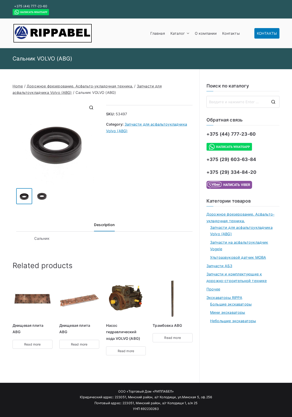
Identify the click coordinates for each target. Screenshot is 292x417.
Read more (32, 344)
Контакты (231, 33)
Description (104, 224)
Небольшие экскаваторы (233, 321)
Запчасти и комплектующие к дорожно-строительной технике (236, 277)
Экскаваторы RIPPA (224, 297)
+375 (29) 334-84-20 (231, 172)
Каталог (177, 33)
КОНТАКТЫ (267, 33)
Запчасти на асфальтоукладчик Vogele (239, 245)
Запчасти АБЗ (219, 266)
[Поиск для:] (243, 102)
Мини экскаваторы (227, 312)
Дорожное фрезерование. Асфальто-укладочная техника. (80, 86)
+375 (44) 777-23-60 (30, 6)
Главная (157, 33)
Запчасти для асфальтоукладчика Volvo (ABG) (241, 230)
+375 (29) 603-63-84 (231, 159)
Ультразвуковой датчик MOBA (238, 257)
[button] (187, 33)
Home (18, 86)
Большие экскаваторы (231, 304)
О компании (206, 33)
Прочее (213, 289)
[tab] (104, 226)
